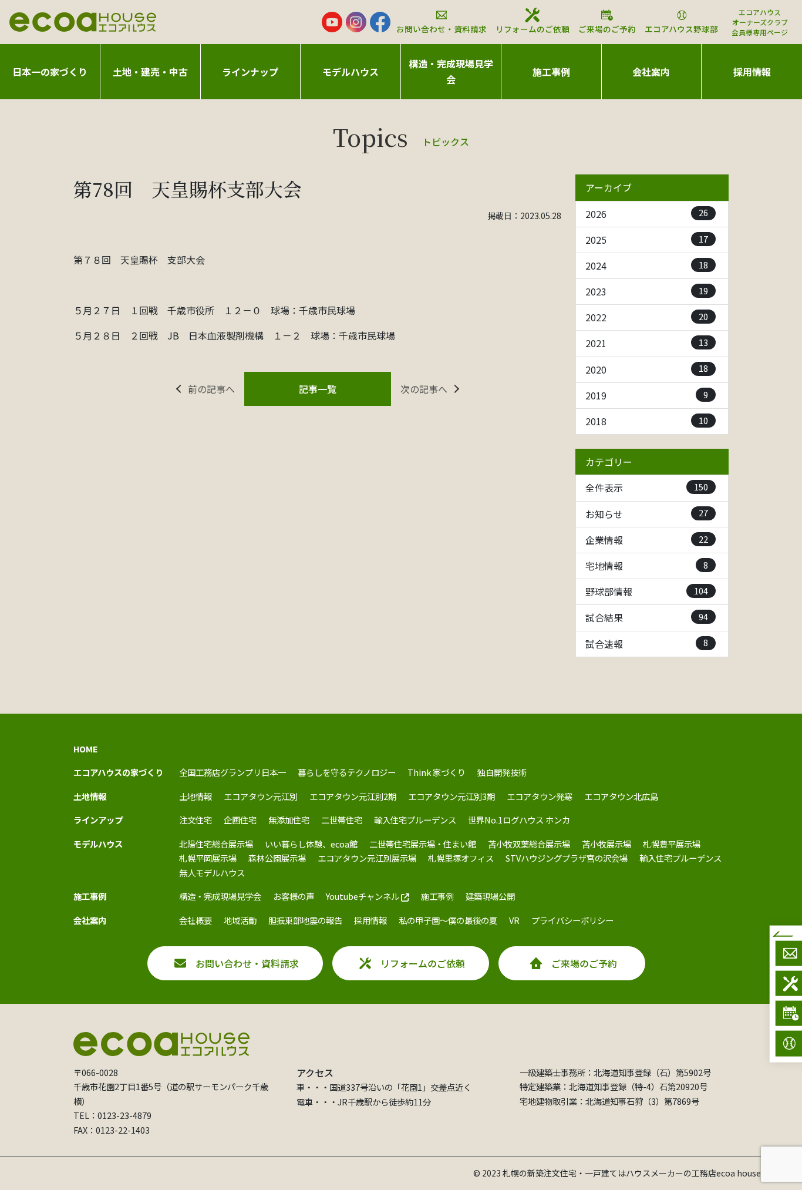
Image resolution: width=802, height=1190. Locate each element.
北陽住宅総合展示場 (216, 844)
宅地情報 (646, 566)
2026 (646, 213)
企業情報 (646, 540)
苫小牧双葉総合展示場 (529, 844)
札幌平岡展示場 (208, 858)
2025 (646, 240)
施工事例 (437, 896)
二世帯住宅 (341, 819)
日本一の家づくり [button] (49, 72)
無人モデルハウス (212, 872)
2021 (646, 343)
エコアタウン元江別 (261, 796)
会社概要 (195, 920)
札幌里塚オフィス (461, 858)
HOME (85, 748)
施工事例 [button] (551, 72)
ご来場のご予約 (607, 29)
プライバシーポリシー (572, 920)
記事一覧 (317, 389)
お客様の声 (293, 896)
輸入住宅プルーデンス (415, 819)
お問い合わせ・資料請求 (441, 29)
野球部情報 (646, 591)
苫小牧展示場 (606, 844)
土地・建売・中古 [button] (150, 72)
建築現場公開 (490, 896)
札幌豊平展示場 (671, 844)
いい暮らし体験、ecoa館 (311, 844)
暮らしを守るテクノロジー (347, 772)
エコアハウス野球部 (681, 29)
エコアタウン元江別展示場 (367, 858)
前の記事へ (211, 389)
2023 (646, 291)
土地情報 (195, 796)
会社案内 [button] (651, 72)
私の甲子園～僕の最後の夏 (448, 920)
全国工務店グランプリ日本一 (232, 772)
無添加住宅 (288, 819)
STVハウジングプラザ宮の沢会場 (567, 858)
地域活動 (240, 920)
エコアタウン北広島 (621, 796)
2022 (646, 317)
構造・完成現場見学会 (451, 71)
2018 (646, 421)
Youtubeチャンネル (363, 896)
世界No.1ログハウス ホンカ (519, 819)
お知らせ (646, 513)
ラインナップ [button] (250, 72)
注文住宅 (195, 819)
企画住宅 (240, 819)
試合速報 (646, 643)
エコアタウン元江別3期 (451, 796)
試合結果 (646, 617)
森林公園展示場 (277, 858)
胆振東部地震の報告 (305, 920)
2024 (646, 265)
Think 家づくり (436, 772)
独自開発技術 (502, 772)
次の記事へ (423, 389)
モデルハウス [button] (350, 72)
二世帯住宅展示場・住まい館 (422, 844)
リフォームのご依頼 (533, 29)
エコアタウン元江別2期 (352, 796)
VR (514, 920)
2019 (646, 395)
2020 (646, 369)
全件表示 (646, 487)
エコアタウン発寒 (539, 796)
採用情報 (752, 72)
